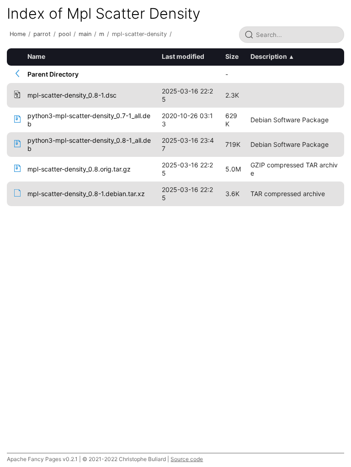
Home (18, 34)
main (85, 34)
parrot (42, 34)
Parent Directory (53, 74)
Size (232, 56)
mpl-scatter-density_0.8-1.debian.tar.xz (86, 193)
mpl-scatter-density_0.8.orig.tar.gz (79, 169)
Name (36, 56)
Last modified (183, 56)
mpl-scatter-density (139, 34)
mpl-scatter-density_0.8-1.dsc (72, 95)
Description (268, 56)
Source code (186, 459)
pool (64, 34)
